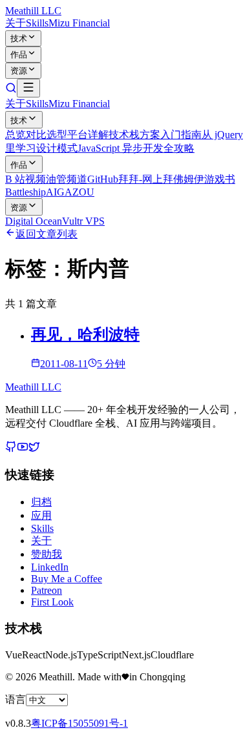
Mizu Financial (79, 22)
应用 (41, 515)
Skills (37, 22)
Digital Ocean (33, 221)
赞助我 (46, 554)
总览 (15, 134)
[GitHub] (11, 448)
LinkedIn (49, 567)
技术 (18, 38)
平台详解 (88, 134)
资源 (18, 71)
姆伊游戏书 (209, 179)
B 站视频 (25, 179)
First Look (52, 601)
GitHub (102, 179)
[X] (34, 448)
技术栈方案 (134, 134)
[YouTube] (22, 448)
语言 (15, 699)
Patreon (46, 590)
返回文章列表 (47, 233)
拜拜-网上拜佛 (151, 179)
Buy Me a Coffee (66, 578)
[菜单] (28, 88)
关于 (15, 22)
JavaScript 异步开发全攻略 (136, 148)
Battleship (25, 192)
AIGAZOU (70, 192)
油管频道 (66, 179)
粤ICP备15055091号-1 (79, 723)
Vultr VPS (83, 221)
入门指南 (181, 134)
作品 (18, 54)
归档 (41, 501)
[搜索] (11, 90)
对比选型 (46, 134)
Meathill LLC (33, 10)
